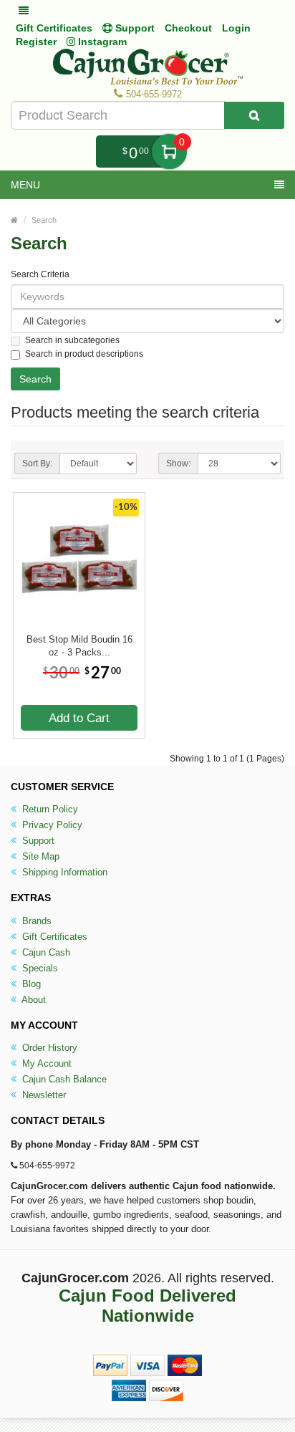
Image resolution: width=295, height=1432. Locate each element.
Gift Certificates (54, 28)
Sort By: (37, 463)
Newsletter (42, 1095)
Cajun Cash (44, 952)
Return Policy (48, 809)
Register (36, 41)
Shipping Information (63, 872)
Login (236, 28)
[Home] (14, 220)
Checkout (188, 28)
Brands (35, 921)
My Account (45, 1063)
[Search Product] (254, 115)
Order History (48, 1047)
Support (36, 840)
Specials (38, 968)
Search (44, 220)
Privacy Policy (50, 825)
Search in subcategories (72, 340)
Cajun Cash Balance (63, 1079)
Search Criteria (40, 274)
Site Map (39, 856)
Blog (30, 984)
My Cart (169, 151)
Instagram (101, 41)
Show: (178, 463)
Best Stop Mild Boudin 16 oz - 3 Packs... (79, 646)
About (32, 999)
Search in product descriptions (84, 354)
